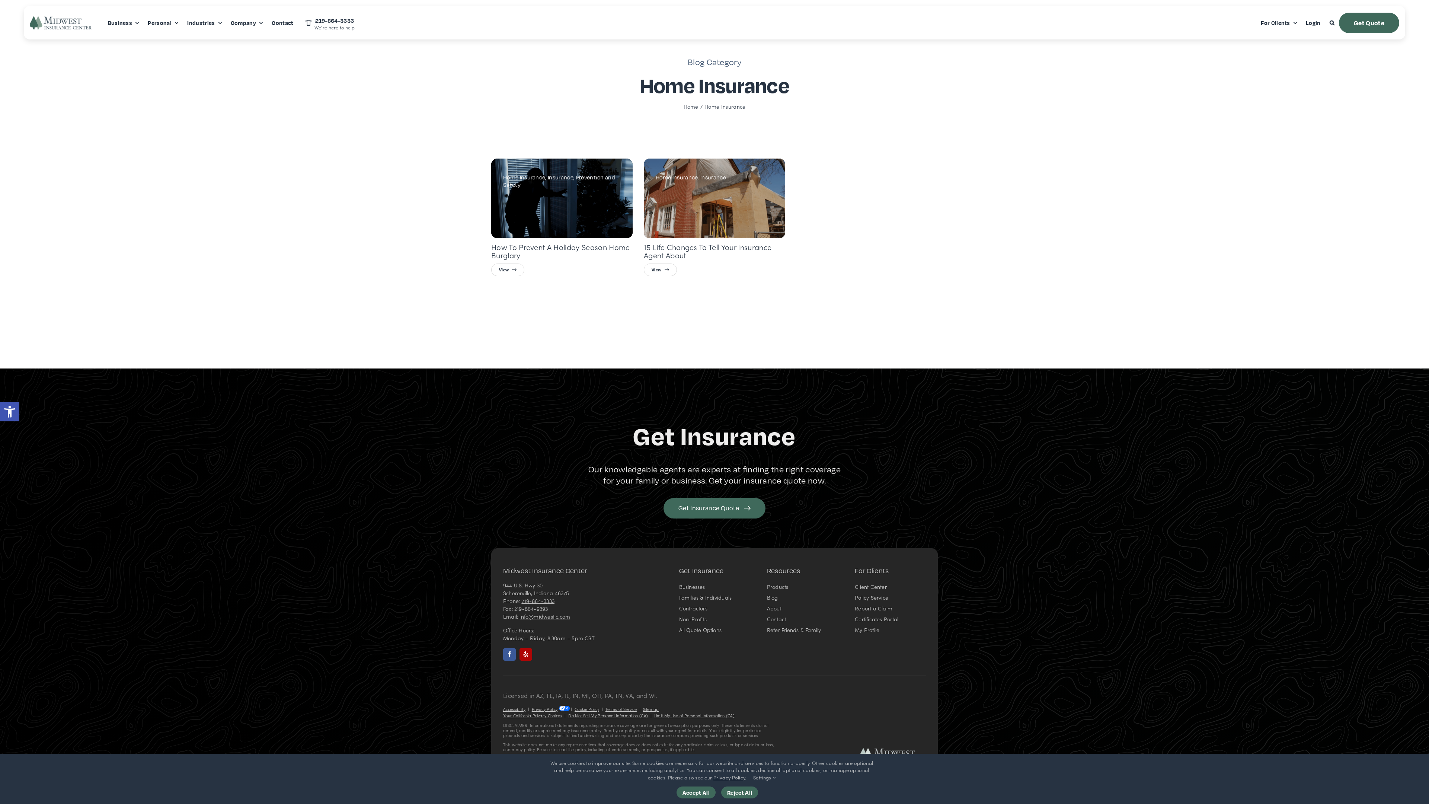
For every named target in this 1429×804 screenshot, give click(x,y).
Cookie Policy (587, 709)
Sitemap (651, 709)
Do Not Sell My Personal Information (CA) (608, 715)
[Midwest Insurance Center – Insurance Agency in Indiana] (892, 751)
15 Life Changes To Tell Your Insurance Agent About (707, 251)
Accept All (696, 792)
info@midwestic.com (545, 616)
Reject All (739, 792)
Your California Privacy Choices (532, 715)
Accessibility (514, 709)
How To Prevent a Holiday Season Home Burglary (560, 251)
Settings (763, 777)
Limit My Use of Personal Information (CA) (694, 715)
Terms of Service (621, 709)
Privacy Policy (544, 709)
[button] (9, 411)
